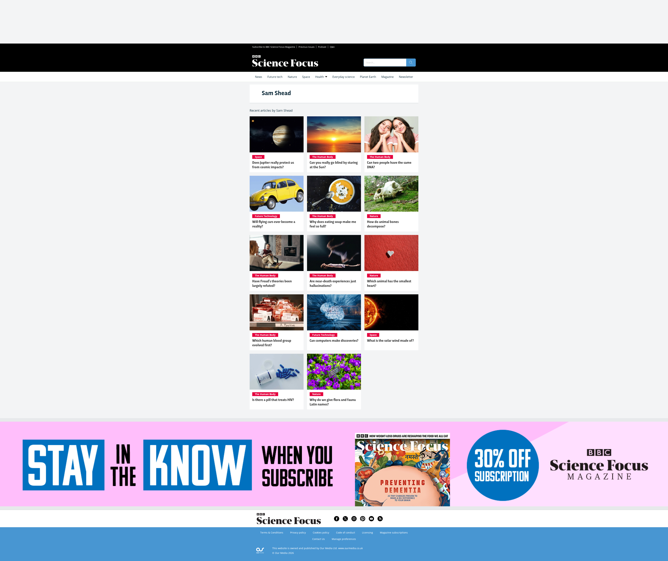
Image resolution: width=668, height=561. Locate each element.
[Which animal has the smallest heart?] (391, 253)
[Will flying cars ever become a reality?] (277, 194)
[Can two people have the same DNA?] (391, 134)
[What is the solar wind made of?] (391, 312)
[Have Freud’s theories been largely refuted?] (277, 253)
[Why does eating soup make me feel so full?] (334, 194)
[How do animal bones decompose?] (391, 194)
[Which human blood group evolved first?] (277, 312)
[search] (411, 63)
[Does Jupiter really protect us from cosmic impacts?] (277, 134)
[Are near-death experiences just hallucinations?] (334, 253)
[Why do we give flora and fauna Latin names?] (334, 372)
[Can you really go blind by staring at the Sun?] (334, 134)
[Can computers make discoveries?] (334, 312)
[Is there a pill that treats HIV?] (277, 372)
